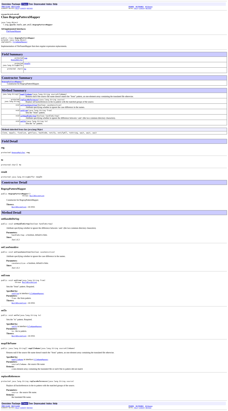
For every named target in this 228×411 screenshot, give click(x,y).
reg (25, 58)
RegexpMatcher (17, 60)
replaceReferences (29, 100)
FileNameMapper (13, 31)
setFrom (24, 110)
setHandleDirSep (28, 116)
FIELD (17, 8)
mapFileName (26, 94)
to (25, 69)
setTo (23, 121)
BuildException (37, 196)
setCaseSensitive (28, 105)
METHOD (30, 8)
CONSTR (23, 8)
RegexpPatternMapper (12, 82)
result (27, 64)
